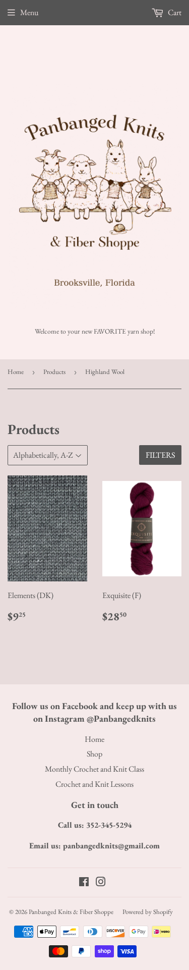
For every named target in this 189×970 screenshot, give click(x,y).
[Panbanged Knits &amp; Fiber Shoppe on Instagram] (101, 883)
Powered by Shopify (147, 911)
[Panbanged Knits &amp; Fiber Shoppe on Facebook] (84, 883)
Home (16, 371)
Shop (94, 753)
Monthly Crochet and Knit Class (94, 769)
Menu (29, 12)
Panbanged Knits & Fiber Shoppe (71, 911)
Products (54, 371)
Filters (160, 455)
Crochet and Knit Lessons (94, 784)
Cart (173, 12)
